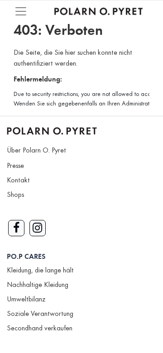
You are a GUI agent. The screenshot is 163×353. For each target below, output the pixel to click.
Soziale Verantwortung (40, 314)
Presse (15, 166)
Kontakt (18, 180)
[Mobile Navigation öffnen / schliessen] (21, 11)
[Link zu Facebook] (16, 228)
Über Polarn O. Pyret (36, 150)
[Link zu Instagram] (37, 228)
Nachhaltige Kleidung (37, 285)
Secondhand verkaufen (39, 328)
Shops (15, 195)
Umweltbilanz (26, 299)
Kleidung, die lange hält (40, 270)
